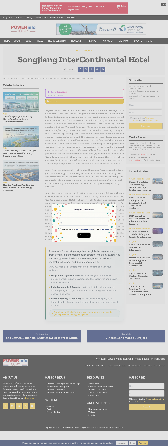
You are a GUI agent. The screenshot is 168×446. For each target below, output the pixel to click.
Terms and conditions (84, 229)
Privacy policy (105, 229)
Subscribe (84, 235)
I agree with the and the (86, 229)
